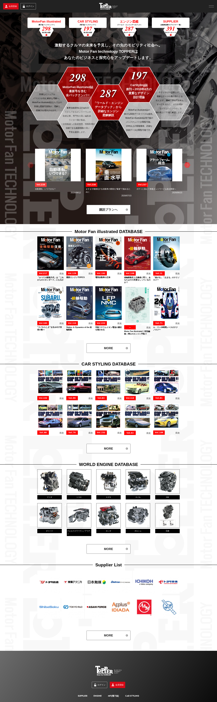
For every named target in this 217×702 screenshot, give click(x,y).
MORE (108, 348)
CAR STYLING (132, 695)
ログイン (30, 6)
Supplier (82, 695)
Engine (98, 695)
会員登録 (13, 6)
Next (187, 165)
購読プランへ (108, 209)
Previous (30, 165)
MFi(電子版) (113, 695)
